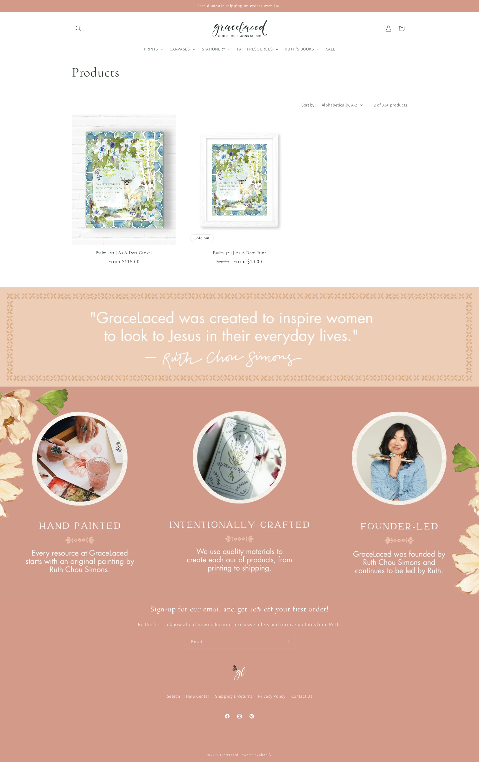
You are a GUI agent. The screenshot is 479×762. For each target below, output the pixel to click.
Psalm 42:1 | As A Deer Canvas (124, 252)
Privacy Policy (271, 695)
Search (173, 695)
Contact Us (301, 695)
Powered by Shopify (256, 755)
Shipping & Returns (233, 695)
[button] (78, 28)
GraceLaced (229, 755)
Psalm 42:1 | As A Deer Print (239, 252)
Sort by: (308, 105)
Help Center (197, 695)
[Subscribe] (287, 642)
